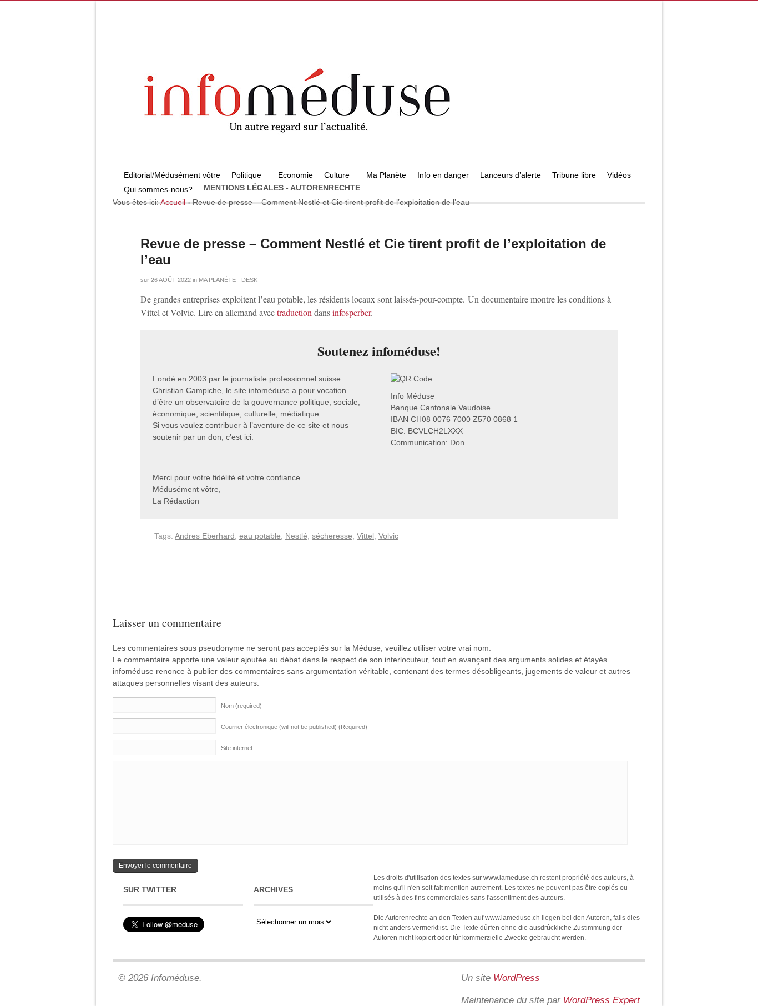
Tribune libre (574, 174)
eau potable (260, 535)
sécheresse (332, 535)
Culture (334, 176)
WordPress (516, 978)
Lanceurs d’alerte (510, 174)
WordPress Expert (601, 1000)
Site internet (236, 748)
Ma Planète (386, 174)
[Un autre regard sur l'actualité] (379, 164)
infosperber (351, 312)
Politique (243, 176)
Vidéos (619, 174)
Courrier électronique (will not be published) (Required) (294, 726)
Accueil (172, 202)
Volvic (388, 535)
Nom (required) (241, 705)
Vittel (365, 535)
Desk (249, 279)
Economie (295, 174)
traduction (294, 312)
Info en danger (443, 174)
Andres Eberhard (205, 535)
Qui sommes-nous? (155, 191)
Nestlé (296, 535)
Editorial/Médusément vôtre (172, 174)
